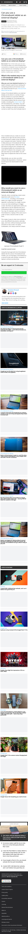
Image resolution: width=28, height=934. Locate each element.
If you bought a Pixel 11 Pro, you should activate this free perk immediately (14, 861)
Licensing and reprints (7, 919)
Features (4, 21)
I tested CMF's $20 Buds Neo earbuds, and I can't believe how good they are (14, 866)
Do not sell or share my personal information (12, 925)
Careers (3, 901)
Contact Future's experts (7, 889)
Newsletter (24, 54)
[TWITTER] (9, 293)
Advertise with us (6, 916)
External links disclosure (7, 907)
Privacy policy (5, 892)
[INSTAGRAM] (11, 293)
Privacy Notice (19, 277)
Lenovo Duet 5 (18, 102)
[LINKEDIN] (13, 293)
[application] (14, 175)
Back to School (12, 5)
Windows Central (5, 922)
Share (5, 54)
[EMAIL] (16, 293)
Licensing (4, 904)
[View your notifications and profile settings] (16, 2)
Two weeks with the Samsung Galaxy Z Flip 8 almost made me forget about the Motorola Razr (14, 837)
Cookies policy (5, 895)
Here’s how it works (13, 32)
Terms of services (17, 276)
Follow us (16, 54)
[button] (26, 2)
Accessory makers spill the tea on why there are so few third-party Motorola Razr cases (14, 844)
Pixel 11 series (23, 5)
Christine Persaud (12, 20)
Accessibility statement (7, 898)
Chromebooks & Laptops (7, 9)
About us (4, 910)
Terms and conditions (7, 886)
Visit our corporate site (12, 876)
